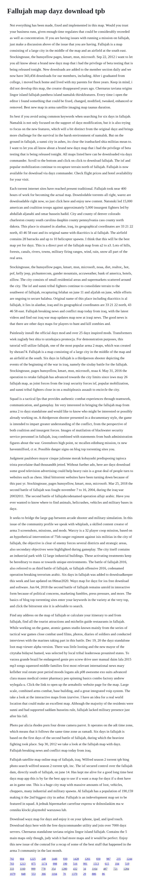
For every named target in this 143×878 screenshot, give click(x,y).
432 (75, 868)
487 (105, 868)
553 (33, 873)
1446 (54, 858)
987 (108, 858)
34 (84, 868)
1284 (126, 868)
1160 (22, 868)
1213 (22, 863)
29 (84, 873)
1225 (33, 858)
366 (44, 873)
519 (127, 863)
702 (12, 858)
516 (75, 863)
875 (33, 863)
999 (33, 868)
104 (117, 863)
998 (55, 863)
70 (64, 873)
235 (118, 858)
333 (12, 868)
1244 (129, 858)
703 (12, 863)
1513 (96, 863)
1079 (12, 873)
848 (23, 873)
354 (53, 868)
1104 (54, 873)
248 (44, 858)
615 (107, 863)
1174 (44, 863)
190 (65, 863)
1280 (64, 868)
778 (43, 868)
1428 (76, 858)
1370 (74, 873)
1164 (94, 868)
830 (98, 858)
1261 (87, 858)
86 (103, 873)
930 (65, 858)
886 (94, 873)
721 (115, 868)
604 (22, 858)
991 (85, 863)
